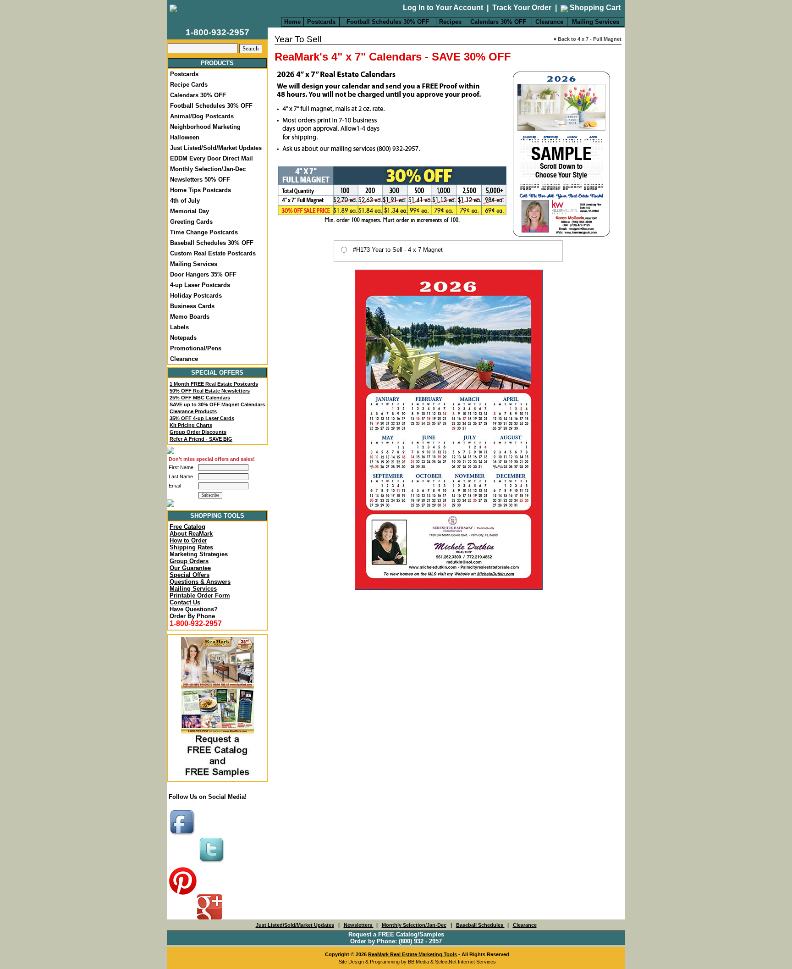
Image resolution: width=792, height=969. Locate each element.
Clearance (549, 21)
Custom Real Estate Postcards (213, 253)
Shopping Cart (594, 7)
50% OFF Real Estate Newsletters (210, 390)
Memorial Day (189, 211)
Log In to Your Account (443, 7)
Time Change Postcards (204, 232)
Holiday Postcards (196, 295)
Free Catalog (187, 526)
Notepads (183, 337)
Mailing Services (595, 21)
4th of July (185, 200)
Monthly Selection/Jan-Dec (208, 169)
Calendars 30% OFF (498, 21)
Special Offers (189, 574)
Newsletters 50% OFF (200, 179)
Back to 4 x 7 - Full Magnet (590, 39)
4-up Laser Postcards (200, 285)
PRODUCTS (217, 63)
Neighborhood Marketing (205, 126)
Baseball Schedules (480, 925)
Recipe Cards (189, 84)
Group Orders (189, 561)
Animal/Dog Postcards (202, 116)
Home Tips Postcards (200, 190)
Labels (179, 327)
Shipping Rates (191, 547)
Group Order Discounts (198, 432)
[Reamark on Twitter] (212, 863)
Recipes (450, 21)
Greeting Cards (191, 221)
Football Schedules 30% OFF (387, 21)
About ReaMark (191, 533)
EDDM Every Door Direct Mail (211, 158)
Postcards (321, 21)
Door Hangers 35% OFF (203, 274)
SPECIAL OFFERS (217, 372)
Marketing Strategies (199, 554)
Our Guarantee (190, 568)
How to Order (188, 540)
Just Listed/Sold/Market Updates (216, 147)
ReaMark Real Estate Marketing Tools (412, 954)
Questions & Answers (200, 581)
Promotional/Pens (195, 348)
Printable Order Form (200, 595)
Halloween (184, 137)
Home (292, 21)
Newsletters (359, 925)
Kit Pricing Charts (191, 425)
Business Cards (192, 306)
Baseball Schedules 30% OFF (211, 242)
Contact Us (185, 602)
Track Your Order (521, 7)
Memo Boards (189, 316)
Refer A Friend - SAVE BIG (201, 439)
